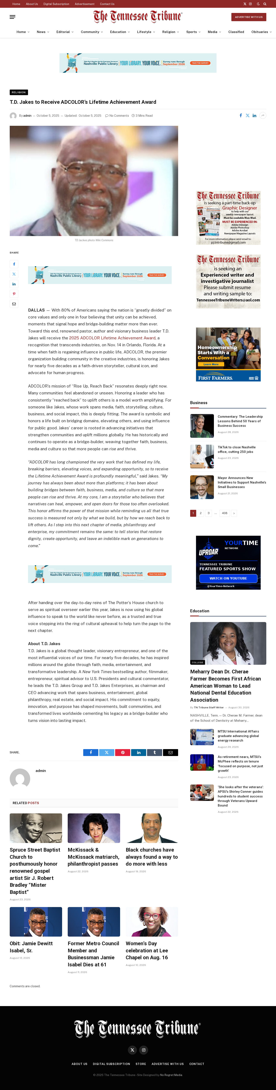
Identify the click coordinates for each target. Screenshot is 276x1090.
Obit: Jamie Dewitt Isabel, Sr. (31, 947)
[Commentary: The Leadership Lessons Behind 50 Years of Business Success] (202, 426)
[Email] (14, 304)
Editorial (63, 32)
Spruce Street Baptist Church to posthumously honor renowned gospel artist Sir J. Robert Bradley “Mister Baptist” (35, 871)
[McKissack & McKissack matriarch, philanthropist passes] (94, 828)
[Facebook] (14, 264)
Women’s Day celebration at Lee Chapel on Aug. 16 (147, 950)
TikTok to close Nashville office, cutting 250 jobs (237, 449)
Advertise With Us (249, 17)
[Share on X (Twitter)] (247, 115)
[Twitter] (14, 274)
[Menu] (12, 17)
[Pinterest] (14, 294)
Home (16, 4)
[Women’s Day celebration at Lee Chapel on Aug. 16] (152, 922)
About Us (32, 4)
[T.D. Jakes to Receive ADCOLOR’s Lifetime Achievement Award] (94, 181)
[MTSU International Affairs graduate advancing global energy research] (202, 737)
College (197, 662)
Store (141, 1064)
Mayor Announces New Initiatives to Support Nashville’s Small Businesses (242, 482)
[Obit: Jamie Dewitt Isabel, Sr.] (36, 922)
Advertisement (84, 4)
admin (27, 115)
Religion (168, 32)
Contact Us (107, 4)
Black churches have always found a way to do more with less (152, 857)
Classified (236, 32)
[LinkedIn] (14, 284)
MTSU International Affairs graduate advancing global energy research (238, 736)
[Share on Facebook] (240, 115)
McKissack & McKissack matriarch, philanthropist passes (93, 857)
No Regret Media (171, 1075)
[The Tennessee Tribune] (138, 17)
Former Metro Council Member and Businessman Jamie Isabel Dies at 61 (93, 954)
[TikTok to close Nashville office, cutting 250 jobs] (202, 456)
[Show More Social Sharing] (262, 115)
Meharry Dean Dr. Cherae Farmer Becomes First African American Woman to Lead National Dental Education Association (225, 686)
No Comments (119, 115)
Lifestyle (144, 32)
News (41, 32)
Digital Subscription (56, 4)
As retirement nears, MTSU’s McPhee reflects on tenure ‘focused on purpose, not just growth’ (240, 764)
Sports (191, 32)
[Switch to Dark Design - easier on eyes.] (258, 3)
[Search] (264, 4)
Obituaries (259, 32)
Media (212, 32)
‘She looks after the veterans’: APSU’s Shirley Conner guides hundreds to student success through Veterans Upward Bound (241, 796)
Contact (196, 1064)
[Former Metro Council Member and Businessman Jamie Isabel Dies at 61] (94, 922)
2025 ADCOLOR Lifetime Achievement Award (112, 338)
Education (118, 32)
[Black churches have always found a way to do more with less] (152, 828)
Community (90, 32)
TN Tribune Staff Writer (209, 707)
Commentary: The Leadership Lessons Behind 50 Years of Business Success (240, 421)
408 (224, 513)
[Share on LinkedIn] (254, 115)
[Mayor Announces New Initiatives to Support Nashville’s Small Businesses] (202, 487)
